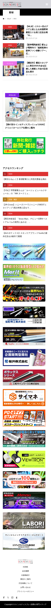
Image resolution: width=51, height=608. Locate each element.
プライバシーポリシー (25, 591)
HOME (25, 567)
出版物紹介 (25, 575)
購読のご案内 (25, 579)
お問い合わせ (25, 587)
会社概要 (25, 571)
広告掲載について (25, 583)
